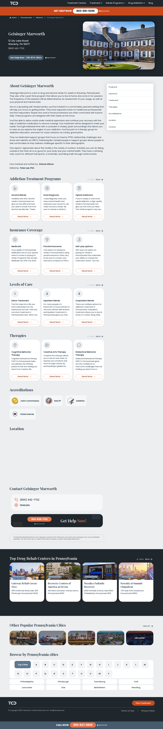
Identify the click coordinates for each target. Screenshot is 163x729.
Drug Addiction (135, 3)
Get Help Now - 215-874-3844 (26, 57)
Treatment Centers (76, 3)
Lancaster (27, 687)
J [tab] (117, 664)
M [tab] (145, 664)
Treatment (95, 3)
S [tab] (63, 673)
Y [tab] (108, 673)
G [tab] (90, 664)
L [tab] (135, 664)
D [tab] (63, 664)
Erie (63, 687)
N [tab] (18, 673)
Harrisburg (99, 681)
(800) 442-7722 (16, 48)
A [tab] (36, 664)
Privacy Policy (148, 710)
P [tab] (36, 673)
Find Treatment (143, 703)
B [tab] (45, 664)
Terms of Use (127, 710)
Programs (113, 87)
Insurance (113, 93)
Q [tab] (45, 673)
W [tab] (100, 673)
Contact (112, 127)
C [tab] (54, 664)
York (136, 681)
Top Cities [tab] (23, 664)
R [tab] (54, 673)
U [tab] (81, 673)
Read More (23, 216)
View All (146, 626)
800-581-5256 (85, 11)
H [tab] (99, 664)
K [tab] (126, 664)
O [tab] (27, 673)
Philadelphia (27, 681)
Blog (151, 3)
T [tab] (72, 673)
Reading (136, 687)
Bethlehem (99, 687)
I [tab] (108, 664)
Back (92, 179)
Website (25, 505)
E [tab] (72, 664)
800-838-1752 (39, 519)
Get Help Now (63, 11)
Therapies (113, 107)
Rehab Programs (114, 3)
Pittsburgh (63, 681)
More (98, 179)
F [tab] (81, 664)
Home (14, 18)
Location (112, 120)
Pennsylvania (26, 18)
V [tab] (90, 673)
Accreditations (115, 113)
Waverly (39, 18)
